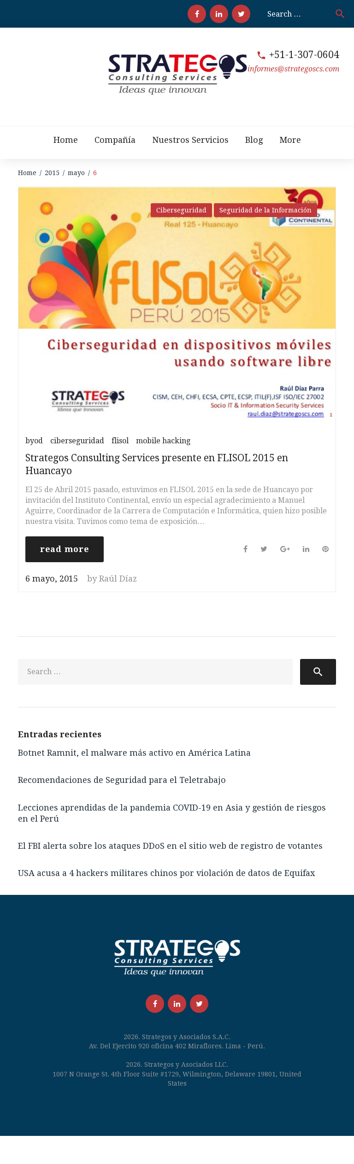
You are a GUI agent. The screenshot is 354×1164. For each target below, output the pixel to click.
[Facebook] (197, 14)
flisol (120, 440)
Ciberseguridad (181, 210)
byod (34, 440)
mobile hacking (163, 440)
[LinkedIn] (219, 14)
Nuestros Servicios (190, 140)
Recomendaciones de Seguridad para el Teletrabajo (122, 780)
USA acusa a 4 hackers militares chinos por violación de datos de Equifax (166, 873)
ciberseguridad (77, 440)
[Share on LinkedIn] (306, 549)
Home (65, 140)
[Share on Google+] (285, 549)
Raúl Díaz (118, 578)
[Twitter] (241, 14)
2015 (52, 172)
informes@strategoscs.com (293, 69)
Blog (254, 140)
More (290, 140)
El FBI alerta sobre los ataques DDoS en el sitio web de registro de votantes (170, 846)
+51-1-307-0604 (304, 54)
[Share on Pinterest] (325, 549)
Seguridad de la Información (265, 210)
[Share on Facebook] (245, 549)
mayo (76, 172)
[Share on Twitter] (263, 549)
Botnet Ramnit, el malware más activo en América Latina (134, 753)
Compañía (115, 140)
